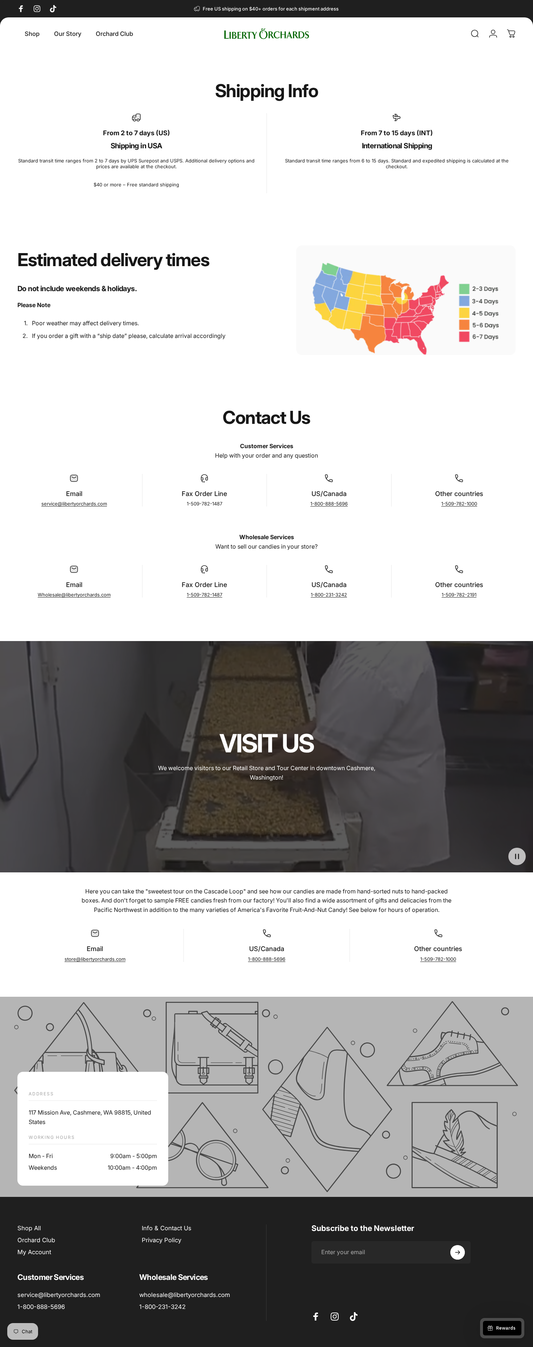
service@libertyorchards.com (74, 504)
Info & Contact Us (166, 1228)
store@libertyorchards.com (95, 959)
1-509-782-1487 (204, 595)
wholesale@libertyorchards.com (184, 1294)
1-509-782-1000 (459, 504)
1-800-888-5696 (329, 504)
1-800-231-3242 (329, 595)
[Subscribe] (457, 1252)
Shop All (29, 1228)
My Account (34, 1252)
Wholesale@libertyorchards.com (74, 595)
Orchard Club (36, 1240)
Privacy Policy (161, 1240)
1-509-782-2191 (459, 595)
